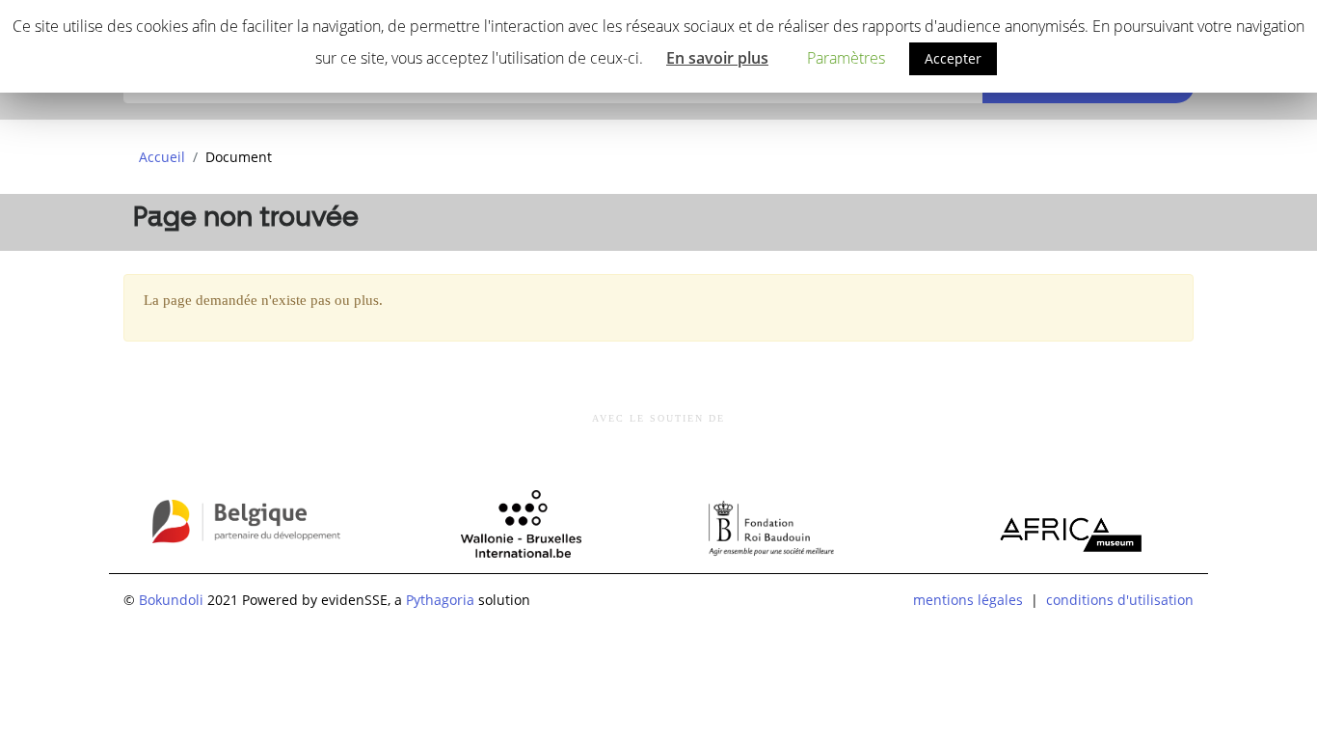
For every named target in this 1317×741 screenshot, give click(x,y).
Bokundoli (171, 599)
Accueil (162, 157)
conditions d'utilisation (1120, 599)
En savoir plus (717, 58)
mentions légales (968, 599)
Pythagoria (440, 599)
